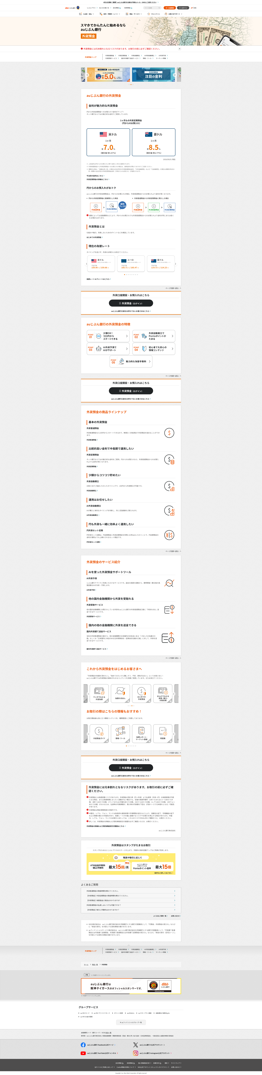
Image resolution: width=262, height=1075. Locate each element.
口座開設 (171, 8)
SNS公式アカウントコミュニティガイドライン (153, 1067)
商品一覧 (95, 964)
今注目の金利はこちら (95, 175)
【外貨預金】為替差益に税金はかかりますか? (103, 900)
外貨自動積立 (135, 55)
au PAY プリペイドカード (102, 1013)
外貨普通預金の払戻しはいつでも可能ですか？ (104, 905)
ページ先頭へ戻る (172, 288)
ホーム (86, 964)
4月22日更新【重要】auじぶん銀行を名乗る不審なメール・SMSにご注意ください (129, 2)
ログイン (184, 8)
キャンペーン (155, 14)
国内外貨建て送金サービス (129, 58)
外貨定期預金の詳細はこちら (97, 179)
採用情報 (127, 8)
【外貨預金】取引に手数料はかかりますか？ (103, 910)
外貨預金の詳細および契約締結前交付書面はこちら (105, 826)
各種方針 (156, 1063)
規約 (166, 1063)
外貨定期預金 (122, 55)
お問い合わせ (175, 916)
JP (192, 8)
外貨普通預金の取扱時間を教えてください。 (103, 891)
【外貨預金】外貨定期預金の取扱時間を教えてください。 (108, 895)
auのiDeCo (130, 1013)
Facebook (100, 1045)
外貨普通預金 (109, 55)
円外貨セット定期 (93, 542)
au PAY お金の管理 (86, 1017)
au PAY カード (85, 1013)
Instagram (155, 1053)
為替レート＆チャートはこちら (98, 279)
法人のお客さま (104, 8)
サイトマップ (175, 1063)
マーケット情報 (161, 58)
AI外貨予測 (162, 55)
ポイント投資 (118, 1013)
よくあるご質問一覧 (159, 916)
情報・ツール (147, 58)
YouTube (101, 1053)
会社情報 (116, 8)
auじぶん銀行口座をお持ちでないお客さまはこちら (130, 311)
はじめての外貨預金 (94, 237)
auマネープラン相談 (144, 1013)
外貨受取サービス (111, 58)
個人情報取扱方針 (144, 1063)
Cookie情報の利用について (125, 1067)
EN (195, 8)
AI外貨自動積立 (149, 55)
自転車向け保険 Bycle (163, 1013)
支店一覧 (108, 1033)
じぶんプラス (91, 8)
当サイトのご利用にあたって (104, 1067)
